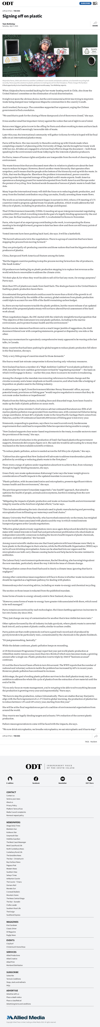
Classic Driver (11, 928)
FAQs (8, 985)
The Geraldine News (13, 855)
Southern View (11, 872)
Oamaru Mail (11, 885)
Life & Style (7, 11)
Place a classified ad (13, 1000)
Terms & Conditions (13, 979)
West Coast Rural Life (14, 845)
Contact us (10, 795)
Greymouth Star (12, 835)
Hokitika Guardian (13, 839)
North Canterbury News (15, 849)
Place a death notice (13, 997)
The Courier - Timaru (14, 882)
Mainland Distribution (14, 965)
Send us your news (13, 799)
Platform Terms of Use (14, 809)
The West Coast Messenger (16, 842)
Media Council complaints (16, 812)
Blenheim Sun (11, 829)
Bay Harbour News (13, 862)
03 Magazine (11, 932)
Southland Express (13, 915)
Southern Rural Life (13, 908)
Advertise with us (12, 994)
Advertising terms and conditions (18, 1004)
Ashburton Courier (13, 878)
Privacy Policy (11, 805)
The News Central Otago (15, 898)
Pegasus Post (11, 865)
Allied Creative (11, 958)
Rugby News (11, 935)
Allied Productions (13, 955)
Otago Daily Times (13, 825)
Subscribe (85, 3)
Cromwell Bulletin (13, 892)
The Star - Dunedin (13, 902)
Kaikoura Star (11, 832)
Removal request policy (15, 815)
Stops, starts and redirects (16, 982)
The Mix (17, 11)
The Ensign (10, 911)
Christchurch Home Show (15, 947)
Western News (11, 868)
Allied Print (10, 962)
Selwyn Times (11, 875)
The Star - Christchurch (15, 859)
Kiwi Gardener (11, 925)
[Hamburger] (95, 3)
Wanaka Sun (11, 888)
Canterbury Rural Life (14, 852)
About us (9, 802)
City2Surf (9, 943)
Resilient (93, 741)
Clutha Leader (11, 905)
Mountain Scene (12, 895)
